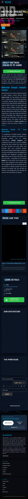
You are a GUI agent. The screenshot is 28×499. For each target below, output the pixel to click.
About (4, 483)
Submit (7, 394)
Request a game (19, 423)
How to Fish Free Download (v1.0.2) (13, 263)
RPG (12, 286)
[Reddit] (24, 211)
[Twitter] (7, 211)
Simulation (21, 259)
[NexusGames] (11, 2)
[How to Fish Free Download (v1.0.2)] (14, 243)
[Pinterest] (14, 211)
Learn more (5, 455)
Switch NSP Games (7, 474)
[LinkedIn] (17, 211)
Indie (18, 259)
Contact (4, 487)
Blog (4, 485)
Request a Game (6, 465)
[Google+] (10, 211)
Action (11, 259)
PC (4, 295)
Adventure (9, 286)
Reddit (4, 471)
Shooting (16, 286)
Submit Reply (18, 383)
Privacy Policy (6, 481)
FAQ (3, 489)
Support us (14, 427)
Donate (4, 469)
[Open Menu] (2, 1)
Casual (14, 259)
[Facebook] (3, 211)
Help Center (5, 491)
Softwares (5, 467)
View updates (8, 423)
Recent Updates (6, 463)
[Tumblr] (21, 211)
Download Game (15, 71)
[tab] (3, 27)
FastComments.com (15, 405)
